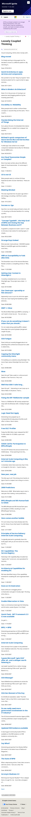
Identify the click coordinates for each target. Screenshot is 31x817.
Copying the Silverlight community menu (10, 355)
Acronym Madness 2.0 (10, 774)
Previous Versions (15, 808)
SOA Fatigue (6, 339)
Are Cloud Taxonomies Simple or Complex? (13, 158)
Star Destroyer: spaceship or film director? (13, 291)
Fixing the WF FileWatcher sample (15, 398)
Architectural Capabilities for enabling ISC (13, 569)
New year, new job (8, 474)
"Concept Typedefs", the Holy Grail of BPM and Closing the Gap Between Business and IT (15, 223)
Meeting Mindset (8, 190)
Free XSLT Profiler (8, 428)
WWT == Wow (6, 308)
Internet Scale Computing (12, 643)
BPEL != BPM (6, 627)
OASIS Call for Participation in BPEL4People (13, 445)
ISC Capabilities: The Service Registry (9, 552)
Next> (3, 789)
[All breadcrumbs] (2, 36)
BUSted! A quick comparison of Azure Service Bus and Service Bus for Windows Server (15, 139)
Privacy (11, 810)
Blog (23, 808)
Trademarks (4, 815)
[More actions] (28, 36)
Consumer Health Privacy (8, 812)
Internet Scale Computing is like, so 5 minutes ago (14, 460)
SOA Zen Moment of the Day (12, 693)
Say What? (5, 743)
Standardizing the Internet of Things (12, 121)
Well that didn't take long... (12, 384)
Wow (3, 371)
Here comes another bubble (12, 518)
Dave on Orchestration (10, 586)
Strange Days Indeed (9, 240)
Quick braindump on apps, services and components (12, 73)
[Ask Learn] (25, 36)
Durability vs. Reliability (11, 105)
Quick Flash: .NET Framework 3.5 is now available (14, 615)
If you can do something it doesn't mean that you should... (15, 322)
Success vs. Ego (7, 205)
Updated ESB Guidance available (14, 728)
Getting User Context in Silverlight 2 (11, 274)
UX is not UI (6, 174)
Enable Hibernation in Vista (12, 601)
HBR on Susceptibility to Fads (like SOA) (13, 256)
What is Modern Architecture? (13, 89)
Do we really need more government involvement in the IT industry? (14, 710)
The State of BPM (8, 759)
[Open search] (23, 17)
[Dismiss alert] (28, 2)
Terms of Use (21, 812)
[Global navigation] (1, 17)
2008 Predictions (8, 487)
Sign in (28, 17)
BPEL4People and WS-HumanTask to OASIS (15, 501)
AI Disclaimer (4, 808)
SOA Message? (7, 678)
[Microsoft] (15, 17)
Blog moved (6, 56)
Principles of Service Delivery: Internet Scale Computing (13, 534)
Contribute (4, 810)
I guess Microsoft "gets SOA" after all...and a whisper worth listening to (13, 660)
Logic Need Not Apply (10, 413)
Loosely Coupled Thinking (12, 36)
